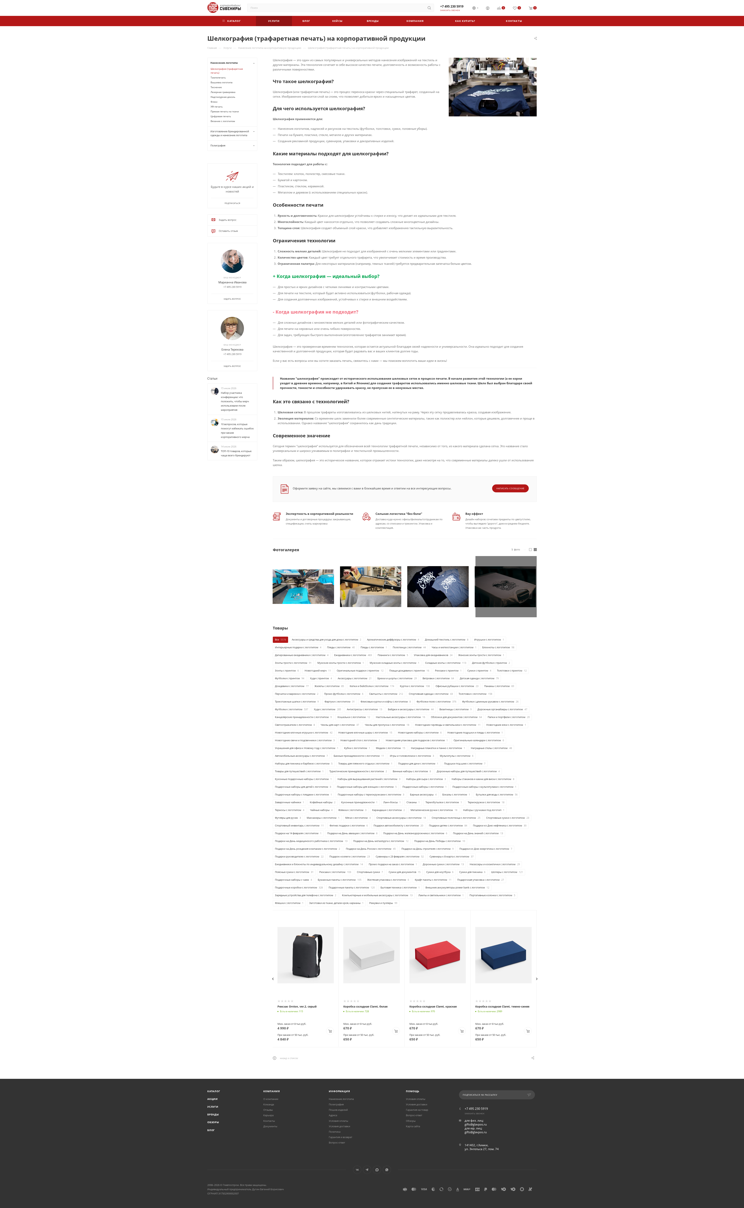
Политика (334, 1131)
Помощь (412, 1091)
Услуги (212, 1106)
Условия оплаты (338, 1121)
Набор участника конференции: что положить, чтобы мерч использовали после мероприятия (235, 401)
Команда (268, 1104)
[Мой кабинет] (487, 8)
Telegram (367, 1170)
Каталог (213, 1091)
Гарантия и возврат (340, 1137)
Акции (212, 1099)
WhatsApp (387, 1170)
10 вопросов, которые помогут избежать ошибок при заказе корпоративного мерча (237, 430)
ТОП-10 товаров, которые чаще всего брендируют (236, 453)
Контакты (269, 1121)
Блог (211, 1130)
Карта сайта (413, 1126)
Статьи (212, 378)
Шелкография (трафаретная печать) (227, 70)
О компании (270, 1099)
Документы (270, 1126)
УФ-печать (217, 106)
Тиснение (216, 87)
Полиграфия (336, 1104)
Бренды (213, 1114)
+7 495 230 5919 (451, 6)
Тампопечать (218, 77)
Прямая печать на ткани (225, 111)
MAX (377, 1170)
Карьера (268, 1115)
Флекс (214, 101)
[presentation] (273, 979)
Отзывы (268, 1110)
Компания (271, 1091)
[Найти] (429, 8)
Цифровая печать (221, 116)
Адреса (333, 1115)
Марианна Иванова (232, 282)
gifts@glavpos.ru (476, 1124)
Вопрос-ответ (337, 1142)
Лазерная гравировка (223, 92)
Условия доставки (339, 1126)
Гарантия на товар (417, 1110)
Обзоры (213, 1122)
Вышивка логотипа (221, 82)
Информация (339, 1091)
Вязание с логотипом (223, 121)
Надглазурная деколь (223, 97)
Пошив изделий (338, 1110)
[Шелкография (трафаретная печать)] (493, 87)
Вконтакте (357, 1170)
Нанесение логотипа (341, 1099)
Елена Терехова (232, 349)
